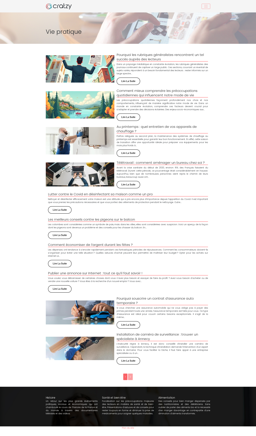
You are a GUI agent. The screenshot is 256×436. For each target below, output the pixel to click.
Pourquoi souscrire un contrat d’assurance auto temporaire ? (155, 300)
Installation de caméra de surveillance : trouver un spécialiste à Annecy (157, 336)
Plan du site (128, 427)
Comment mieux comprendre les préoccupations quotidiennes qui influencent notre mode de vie (157, 92)
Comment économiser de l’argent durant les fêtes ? (90, 244)
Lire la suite (128, 81)
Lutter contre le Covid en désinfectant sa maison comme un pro (100, 194)
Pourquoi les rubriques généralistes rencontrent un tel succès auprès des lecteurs (160, 57)
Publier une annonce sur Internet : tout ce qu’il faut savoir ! (95, 273)
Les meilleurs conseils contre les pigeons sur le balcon (91, 219)
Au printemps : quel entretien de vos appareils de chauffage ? (157, 128)
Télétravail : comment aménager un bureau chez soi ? (161, 162)
